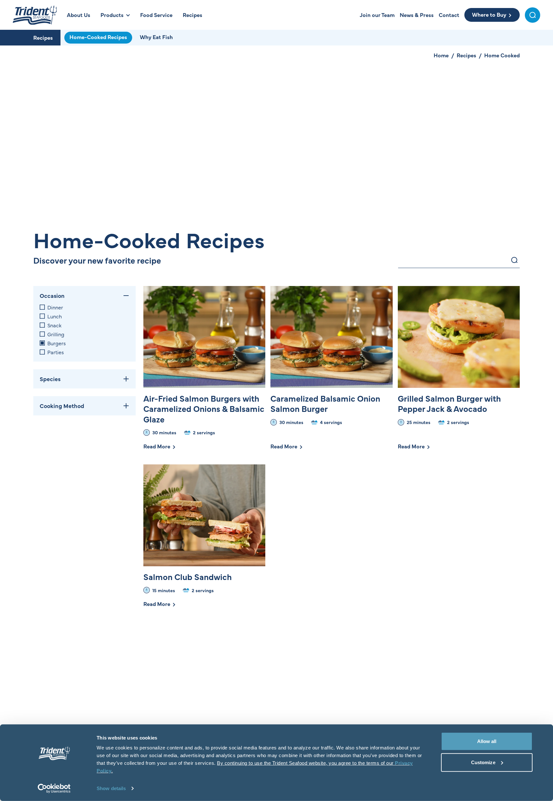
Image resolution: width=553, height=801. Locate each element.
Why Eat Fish (156, 37)
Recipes (43, 37)
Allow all (487, 741)
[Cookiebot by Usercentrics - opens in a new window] (54, 788)
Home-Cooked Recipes (98, 37)
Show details (111, 788)
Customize (483, 762)
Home (441, 55)
